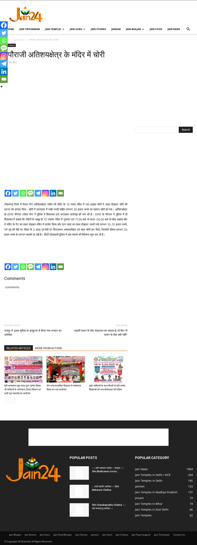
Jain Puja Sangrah (141, 534)
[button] (188, 29)
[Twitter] (15, 193)
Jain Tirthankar (29, 29)
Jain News (174, 29)
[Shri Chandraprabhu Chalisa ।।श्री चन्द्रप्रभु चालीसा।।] (79, 510)
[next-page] (12, 401)
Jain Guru (76, 29)
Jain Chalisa (122, 534)
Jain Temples (53, 29)
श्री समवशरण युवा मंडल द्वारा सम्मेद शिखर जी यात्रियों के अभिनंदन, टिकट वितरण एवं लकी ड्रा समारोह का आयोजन (22, 389)
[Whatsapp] (23, 193)
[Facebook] (8, 193)
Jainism (116, 29)
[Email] (60, 193)
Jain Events (30, 534)
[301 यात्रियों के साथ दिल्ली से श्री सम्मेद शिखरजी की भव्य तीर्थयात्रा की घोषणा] (108, 369)
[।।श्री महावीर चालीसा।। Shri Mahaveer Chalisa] (79, 491)
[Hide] (1, 86)
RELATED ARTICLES (19, 348)
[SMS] (30, 193)
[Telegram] (38, 193)
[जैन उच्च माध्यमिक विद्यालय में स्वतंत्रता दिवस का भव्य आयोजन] (66, 369)
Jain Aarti (107, 534)
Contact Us (179, 534)
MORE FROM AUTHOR (48, 348)
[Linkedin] (53, 193)
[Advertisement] (123, 14)
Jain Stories (98, 29)
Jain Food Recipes (62, 534)
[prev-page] (6, 401)
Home (10, 29)
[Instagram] (45, 193)
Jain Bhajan (133, 29)
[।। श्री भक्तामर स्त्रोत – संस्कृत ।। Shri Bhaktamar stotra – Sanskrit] (79, 473)
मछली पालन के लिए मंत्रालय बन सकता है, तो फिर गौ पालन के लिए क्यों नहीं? (100, 333)
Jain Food (156, 29)
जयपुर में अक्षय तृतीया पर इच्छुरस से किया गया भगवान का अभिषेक (32, 333)
